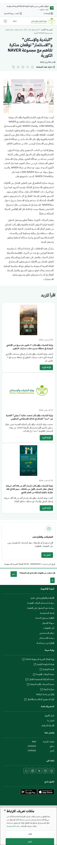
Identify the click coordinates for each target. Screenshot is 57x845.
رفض (30, 833)
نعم (13, 574)
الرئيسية (49, 29)
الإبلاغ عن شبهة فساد (45, 643)
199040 (32, 750)
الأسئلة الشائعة (48, 725)
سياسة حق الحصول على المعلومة (40, 608)
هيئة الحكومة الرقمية (45, 664)
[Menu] (14, 21)
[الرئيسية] (43, 21)
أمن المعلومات (48, 628)
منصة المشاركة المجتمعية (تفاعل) (41, 679)
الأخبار (44, 29)
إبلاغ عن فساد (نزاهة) (45, 694)
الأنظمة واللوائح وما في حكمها (42, 598)
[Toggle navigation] (5, 21)
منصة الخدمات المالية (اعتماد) (42, 684)
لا (52, 580)
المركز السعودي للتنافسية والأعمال (40, 699)
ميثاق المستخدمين (46, 633)
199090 (32, 746)
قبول (30, 841)
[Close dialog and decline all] (5, 810)
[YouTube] (32, 770)
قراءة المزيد (46, 367)
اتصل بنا (47, 555)
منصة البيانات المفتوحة (45, 674)
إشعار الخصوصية (47, 613)
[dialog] (28, 826)
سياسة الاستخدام (46, 638)
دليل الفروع (49, 715)
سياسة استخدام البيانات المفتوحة (40, 603)
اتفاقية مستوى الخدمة (44, 618)
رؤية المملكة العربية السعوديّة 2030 (39, 659)
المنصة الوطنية (48, 669)
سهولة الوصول (48, 623)
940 (34, 741)
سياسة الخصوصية (13, 826)
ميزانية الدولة (48, 689)
